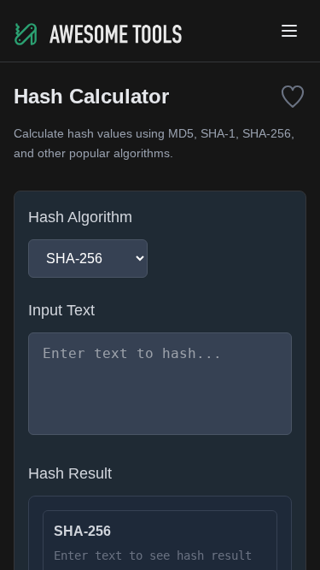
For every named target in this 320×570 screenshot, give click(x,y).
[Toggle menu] (289, 31)
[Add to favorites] (292, 96)
